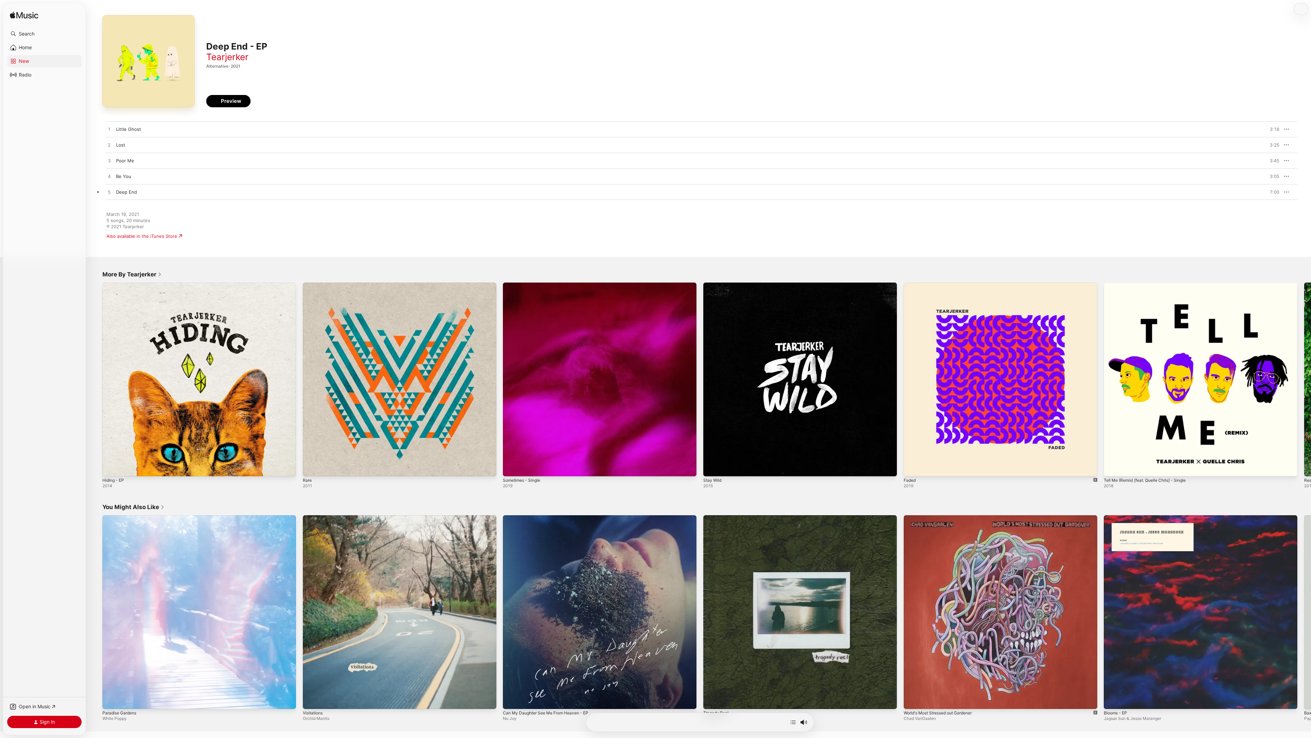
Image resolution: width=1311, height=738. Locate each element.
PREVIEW (1271, 129)
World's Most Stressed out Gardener (943, 518)
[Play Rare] (311, 468)
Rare (307, 285)
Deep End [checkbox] (126, 192)
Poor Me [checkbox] (125, 160)
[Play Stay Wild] (712, 468)
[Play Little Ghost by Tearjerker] (109, 129)
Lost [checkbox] (120, 145)
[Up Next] (793, 722)
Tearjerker (227, 57)
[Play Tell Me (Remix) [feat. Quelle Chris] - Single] (1112, 468)
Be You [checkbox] (123, 176)
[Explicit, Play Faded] (912, 468)
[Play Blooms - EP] (1112, 700)
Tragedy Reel (717, 518)
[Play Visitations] (311, 700)
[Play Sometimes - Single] (511, 468)
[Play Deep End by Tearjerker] (109, 192)
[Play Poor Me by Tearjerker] (109, 161)
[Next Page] (1304, 379)
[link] (132, 274)
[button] (44, 34)
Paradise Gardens (121, 518)
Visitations (314, 518)
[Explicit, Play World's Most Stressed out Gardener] (912, 700)
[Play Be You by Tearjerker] (109, 177)
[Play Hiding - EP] (111, 468)
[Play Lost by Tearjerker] (109, 145)
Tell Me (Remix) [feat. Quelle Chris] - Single (1150, 285)
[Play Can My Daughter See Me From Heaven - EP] (511, 700)
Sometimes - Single (523, 285)
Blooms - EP (1116, 518)
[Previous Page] (95, 379)
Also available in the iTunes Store (142, 236)
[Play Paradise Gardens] (111, 700)
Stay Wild (713, 285)
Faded (910, 285)
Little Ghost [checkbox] (128, 129)
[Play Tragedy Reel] (712, 700)
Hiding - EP (114, 285)
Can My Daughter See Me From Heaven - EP (550, 518)
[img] (24, 15)
